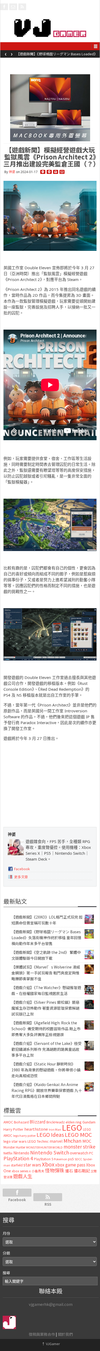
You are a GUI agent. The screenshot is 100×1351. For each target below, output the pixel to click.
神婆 (12, 172)
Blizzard (38, 1121)
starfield (17, 1165)
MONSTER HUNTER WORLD (44, 1147)
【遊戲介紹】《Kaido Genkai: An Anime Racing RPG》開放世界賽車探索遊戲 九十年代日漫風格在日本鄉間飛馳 (46, 1090)
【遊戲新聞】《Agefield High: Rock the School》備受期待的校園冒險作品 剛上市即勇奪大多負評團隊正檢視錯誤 (46, 1028)
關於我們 (65, 1334)
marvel (56, 1141)
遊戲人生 (22, 1176)
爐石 (69, 1170)
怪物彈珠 (54, 1170)
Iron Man (55, 1129)
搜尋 (6, 1272)
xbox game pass (70, 1165)
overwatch (79, 1152)
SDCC (78, 1159)
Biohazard (21, 1122)
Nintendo (21, 1152)
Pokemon (60, 1159)
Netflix (8, 1153)
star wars (32, 1165)
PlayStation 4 (18, 1158)
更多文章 (21, 876)
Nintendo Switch (49, 1152)
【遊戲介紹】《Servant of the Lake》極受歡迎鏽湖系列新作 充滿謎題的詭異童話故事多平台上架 (46, 1049)
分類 (6, 1253)
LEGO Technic (38, 1141)
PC (91, 1153)
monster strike (79, 1146)
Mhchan (72, 1140)
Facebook (22, 868)
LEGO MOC (78, 1134)
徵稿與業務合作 (42, 1334)
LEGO (72, 1127)
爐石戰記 (82, 1170)
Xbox (48, 1164)
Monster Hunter (14, 1147)
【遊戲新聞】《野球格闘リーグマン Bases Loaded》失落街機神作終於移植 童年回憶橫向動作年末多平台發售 (46, 937)
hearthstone (36, 1129)
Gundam (88, 1121)
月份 (6, 1233)
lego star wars (15, 1141)
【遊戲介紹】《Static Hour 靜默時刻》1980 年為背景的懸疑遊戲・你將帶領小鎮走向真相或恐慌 (46, 1069)
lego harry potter (24, 1135)
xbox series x (21, 1171)
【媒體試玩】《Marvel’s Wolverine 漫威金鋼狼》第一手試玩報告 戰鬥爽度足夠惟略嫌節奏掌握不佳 (45, 972)
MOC (86, 1141)
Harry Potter (13, 1129)
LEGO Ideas (50, 1134)
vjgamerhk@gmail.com (51, 1304)
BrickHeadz (55, 1121)
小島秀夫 (37, 1171)
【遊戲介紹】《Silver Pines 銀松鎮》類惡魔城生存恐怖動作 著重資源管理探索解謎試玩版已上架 (45, 1008)
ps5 (71, 1158)
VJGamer (51, 1343)
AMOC (8, 1121)
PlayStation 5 (43, 1159)
